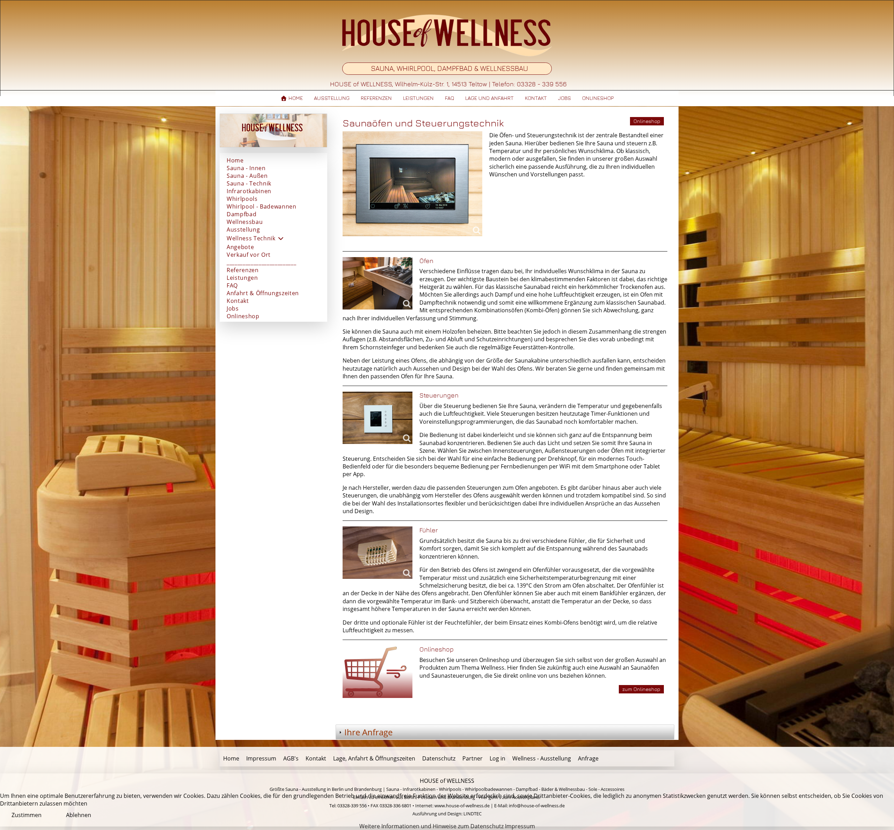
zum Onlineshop (641, 689)
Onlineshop (646, 121)
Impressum (520, 826)
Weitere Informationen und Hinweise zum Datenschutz (431, 826)
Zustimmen (27, 815)
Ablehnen (78, 815)
